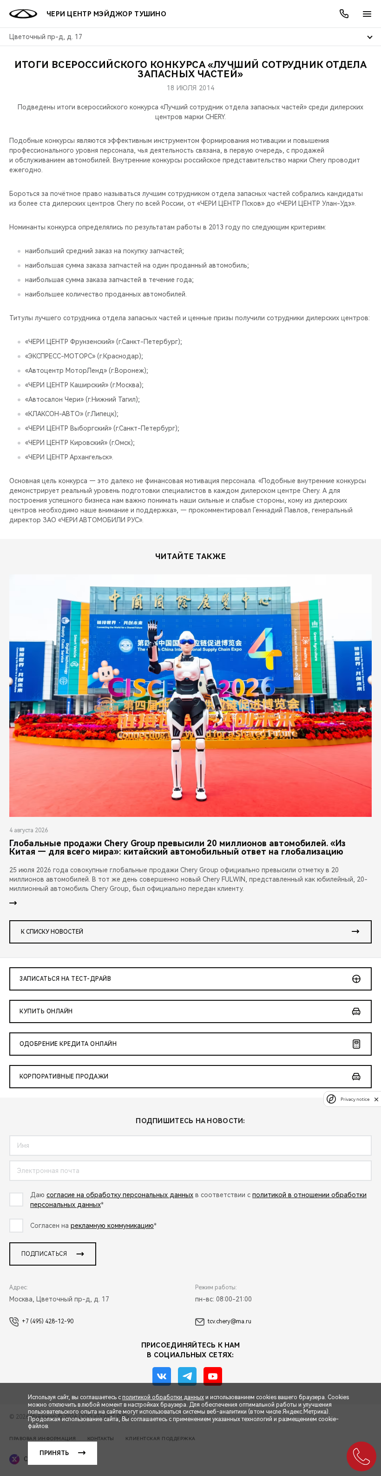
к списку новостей (52, 932)
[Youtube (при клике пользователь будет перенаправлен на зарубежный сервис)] (213, 1376)
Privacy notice (355, 1099)
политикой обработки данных (163, 1397)
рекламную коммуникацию (112, 1225)
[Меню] (367, 14)
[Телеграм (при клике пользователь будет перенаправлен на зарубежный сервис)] (187, 1376)
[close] (376, 1099)
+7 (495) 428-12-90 (47, 1321)
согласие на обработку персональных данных (119, 1195)
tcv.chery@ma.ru (229, 1321)
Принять (54, 1453)
